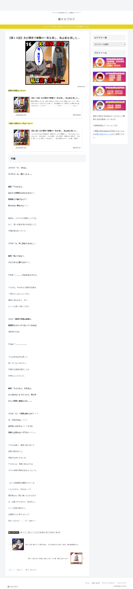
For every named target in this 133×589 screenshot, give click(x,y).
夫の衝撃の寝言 (14, 532)
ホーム (88, 583)
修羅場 (43, 532)
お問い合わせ (96, 583)
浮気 (59, 532)
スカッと (24, 532)
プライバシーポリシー (109, 583)
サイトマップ (122, 583)
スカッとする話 (34, 532)
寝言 (53, 532)
